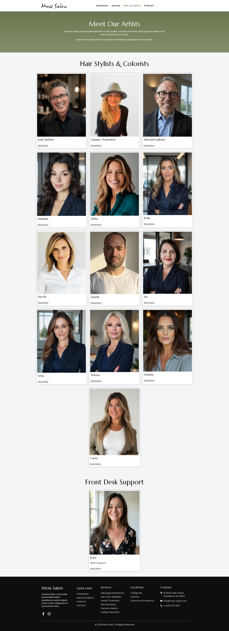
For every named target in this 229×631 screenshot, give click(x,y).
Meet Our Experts (132, 5)
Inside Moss (102, 5)
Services (116, 5)
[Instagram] (49, 614)
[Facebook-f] (43, 614)
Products (149, 5)
